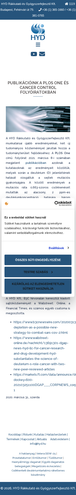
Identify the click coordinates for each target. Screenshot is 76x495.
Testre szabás (36, 271)
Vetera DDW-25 (46, 453)
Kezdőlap (15, 434)
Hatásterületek (56, 434)
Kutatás (39, 434)
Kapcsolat (28, 439)
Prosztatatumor (21, 457)
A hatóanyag (27, 453)
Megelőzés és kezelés (46, 466)
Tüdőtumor (55, 457)
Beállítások (56, 247)
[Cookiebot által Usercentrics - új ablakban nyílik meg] (55, 203)
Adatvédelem (59, 439)
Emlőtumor (40, 457)
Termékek (12, 439)
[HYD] (38, 30)
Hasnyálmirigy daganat (26, 461)
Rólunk (27, 434)
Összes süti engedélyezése (38, 260)
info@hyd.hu (38, 443)
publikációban (36, 163)
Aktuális (42, 439)
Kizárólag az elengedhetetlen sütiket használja (38, 286)
